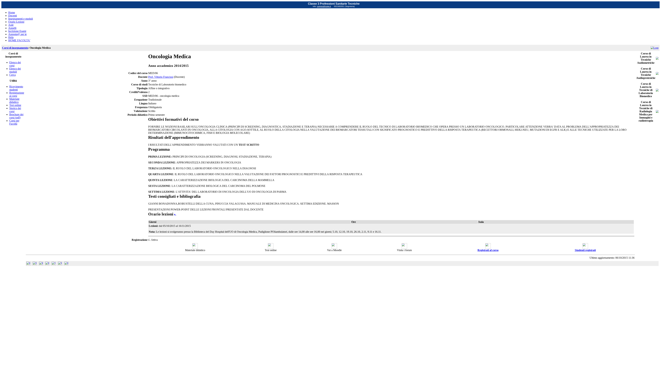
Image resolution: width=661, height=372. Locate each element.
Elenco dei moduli (15, 70)
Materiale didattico (14, 100)
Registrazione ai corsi (16, 94)
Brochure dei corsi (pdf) (16, 116)
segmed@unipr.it (324, 6)
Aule (11, 24)
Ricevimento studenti (16, 88)
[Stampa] (66, 264)
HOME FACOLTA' (19, 40)
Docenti (12, 15)
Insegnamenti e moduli (20, 18)
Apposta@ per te (17, 34)
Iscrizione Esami (17, 31)
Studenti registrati (585, 250)
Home (11, 12)
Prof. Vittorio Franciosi (160, 76)
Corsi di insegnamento (15, 47)
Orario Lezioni (16, 21)
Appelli (12, 28)
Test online (15, 105)
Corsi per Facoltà (14, 122)
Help (11, 37)
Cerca (12, 74)
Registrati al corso (488, 250)
